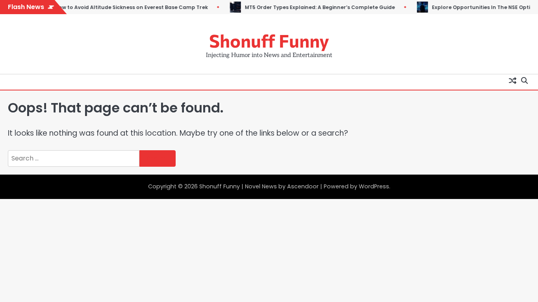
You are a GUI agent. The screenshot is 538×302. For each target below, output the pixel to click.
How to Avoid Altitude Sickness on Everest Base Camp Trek (124, 7)
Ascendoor (303, 186)
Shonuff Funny (269, 40)
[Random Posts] (512, 80)
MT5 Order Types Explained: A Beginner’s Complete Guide (313, 7)
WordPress (374, 186)
